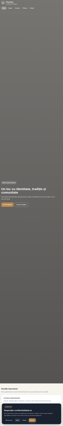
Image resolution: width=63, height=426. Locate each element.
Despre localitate (21, 204)
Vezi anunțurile (7, 204)
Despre (10, 8)
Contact (32, 8)
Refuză (24, 420)
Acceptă (32, 420)
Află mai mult (8, 420)
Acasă (4, 8)
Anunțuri (17, 8)
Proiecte (25, 8)
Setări (17, 420)
